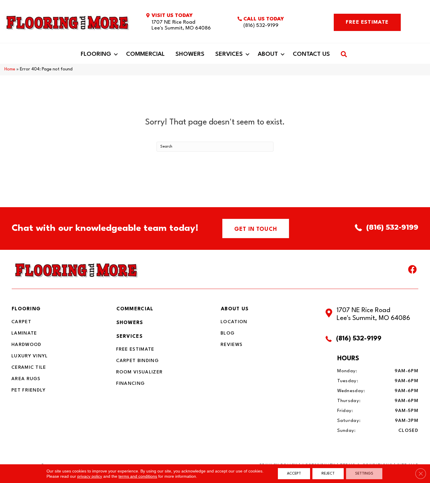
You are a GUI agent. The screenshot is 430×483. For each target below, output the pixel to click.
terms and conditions (137, 476)
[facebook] (412, 270)
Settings (364, 473)
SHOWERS (129, 322)
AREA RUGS (26, 379)
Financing (130, 383)
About (268, 54)
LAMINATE (24, 333)
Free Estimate (135, 349)
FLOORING (26, 309)
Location (234, 322)
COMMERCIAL (135, 309)
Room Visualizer (139, 372)
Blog (228, 333)
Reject (328, 473)
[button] (116, 54)
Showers (190, 54)
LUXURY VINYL (29, 356)
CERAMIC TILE (28, 367)
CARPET (21, 322)
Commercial (145, 54)
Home (9, 69)
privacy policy (89, 476)
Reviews (231, 344)
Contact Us (311, 54)
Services (229, 54)
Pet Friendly (28, 390)
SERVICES (129, 336)
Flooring (96, 54)
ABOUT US (235, 309)
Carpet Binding (137, 361)
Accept (294, 473)
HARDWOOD (26, 344)
